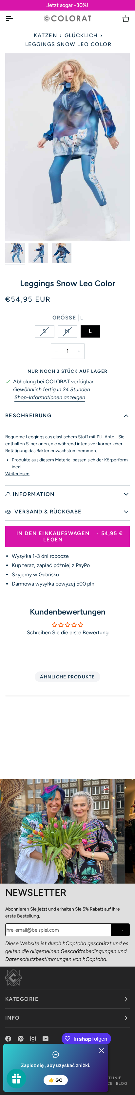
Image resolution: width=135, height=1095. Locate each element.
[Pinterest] (21, 1039)
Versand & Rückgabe (47, 511)
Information (34, 494)
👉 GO (56, 1080)
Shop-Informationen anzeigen (49, 397)
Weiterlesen (17, 473)
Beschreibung (28, 415)
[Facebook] (8, 1039)
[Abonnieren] (120, 930)
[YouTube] (45, 1039)
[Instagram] (33, 1039)
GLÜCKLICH (81, 35)
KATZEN (45, 35)
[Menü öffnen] (15, 18)
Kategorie (22, 999)
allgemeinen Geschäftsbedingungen (73, 951)
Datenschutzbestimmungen (38, 959)
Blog (121, 1083)
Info (12, 1018)
